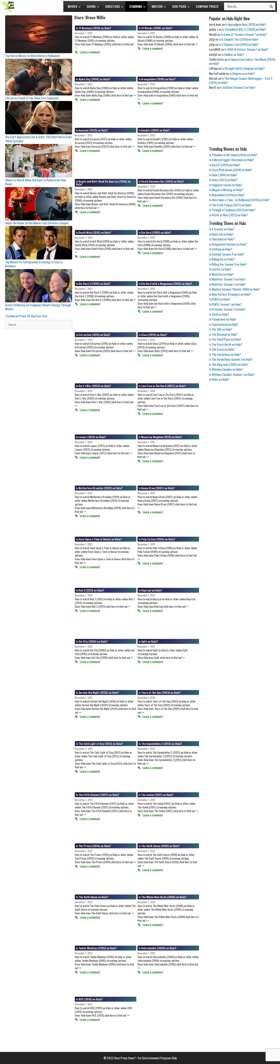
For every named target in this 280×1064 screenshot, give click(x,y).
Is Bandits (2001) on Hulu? (154, 130)
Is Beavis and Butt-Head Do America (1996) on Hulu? (103, 182)
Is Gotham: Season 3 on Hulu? (238, 87)
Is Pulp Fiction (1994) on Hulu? (157, 539)
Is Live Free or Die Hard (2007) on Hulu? (162, 386)
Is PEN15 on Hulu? (219, 299)
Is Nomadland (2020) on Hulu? (227, 195)
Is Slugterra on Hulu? (242, 73)
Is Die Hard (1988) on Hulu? (155, 232)
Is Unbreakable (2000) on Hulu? (157, 948)
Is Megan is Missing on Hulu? (226, 189)
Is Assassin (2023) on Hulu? (92, 130)
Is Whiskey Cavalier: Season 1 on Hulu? (232, 374)
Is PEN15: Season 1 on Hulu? (225, 304)
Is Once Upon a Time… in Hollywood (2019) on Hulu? (239, 200)
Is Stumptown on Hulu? (223, 319)
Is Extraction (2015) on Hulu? (93, 334)
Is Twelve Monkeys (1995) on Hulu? (96, 948)
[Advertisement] (242, 118)
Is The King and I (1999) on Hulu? (228, 364)
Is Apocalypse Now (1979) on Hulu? (245, 24)
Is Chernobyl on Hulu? (221, 239)
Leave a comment (90, 52)
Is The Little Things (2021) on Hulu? (230, 205)
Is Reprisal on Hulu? (150, 590)
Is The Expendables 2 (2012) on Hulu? (160, 743)
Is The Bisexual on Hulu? (223, 334)
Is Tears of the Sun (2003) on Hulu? (160, 692)
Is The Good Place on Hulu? (225, 339)
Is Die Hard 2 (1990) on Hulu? (93, 283)
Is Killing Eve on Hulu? (222, 259)
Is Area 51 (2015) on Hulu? (224, 165)
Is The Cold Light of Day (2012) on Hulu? (99, 743)
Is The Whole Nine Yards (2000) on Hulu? (162, 897)
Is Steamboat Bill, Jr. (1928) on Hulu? (244, 29)
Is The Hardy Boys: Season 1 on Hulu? (231, 359)
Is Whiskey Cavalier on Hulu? (226, 369)
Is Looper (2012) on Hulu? (91, 437)
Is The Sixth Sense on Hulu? (92, 897)
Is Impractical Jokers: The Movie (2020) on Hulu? (242, 61)
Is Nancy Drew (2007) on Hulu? (157, 488)
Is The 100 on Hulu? (220, 329)
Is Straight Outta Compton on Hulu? (243, 68)
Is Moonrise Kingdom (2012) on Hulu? (160, 437)
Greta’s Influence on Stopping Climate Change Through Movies (38, 307)
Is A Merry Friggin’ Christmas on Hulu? (231, 159)
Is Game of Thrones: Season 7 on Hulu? (244, 34)
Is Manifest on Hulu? (221, 274)
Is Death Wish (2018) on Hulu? (93, 232)
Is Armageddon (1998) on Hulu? (157, 79)
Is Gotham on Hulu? (220, 249)
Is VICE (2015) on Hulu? (89, 999)
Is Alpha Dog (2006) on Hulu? (93, 79)
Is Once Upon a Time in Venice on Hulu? (99, 539)
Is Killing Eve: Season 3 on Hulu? (228, 264)
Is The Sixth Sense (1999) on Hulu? (159, 846)
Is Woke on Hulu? (219, 379)
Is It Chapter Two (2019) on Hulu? (239, 39)
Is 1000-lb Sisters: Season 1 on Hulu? (246, 49)
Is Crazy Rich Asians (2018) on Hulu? (230, 169)
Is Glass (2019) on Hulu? (153, 334)
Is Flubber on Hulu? (233, 54)
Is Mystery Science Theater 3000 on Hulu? (234, 289)
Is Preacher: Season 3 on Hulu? (227, 309)
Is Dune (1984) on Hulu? (223, 175)
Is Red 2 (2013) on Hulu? (90, 590)
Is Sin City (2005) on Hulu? (91, 641)
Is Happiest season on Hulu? (225, 185)
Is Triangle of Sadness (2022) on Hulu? (232, 210)
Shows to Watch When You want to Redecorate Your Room (35, 182)
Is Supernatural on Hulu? (223, 324)
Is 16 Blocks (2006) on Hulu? (155, 28)
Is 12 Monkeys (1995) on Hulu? (93, 28)
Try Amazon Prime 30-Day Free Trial (26, 316)
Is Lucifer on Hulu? (220, 269)
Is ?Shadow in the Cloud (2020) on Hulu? (233, 155)
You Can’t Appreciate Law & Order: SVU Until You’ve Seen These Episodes (38, 139)
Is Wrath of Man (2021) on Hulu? (228, 215)
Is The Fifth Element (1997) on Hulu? (97, 794)
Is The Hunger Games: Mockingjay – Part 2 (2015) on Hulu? (240, 80)
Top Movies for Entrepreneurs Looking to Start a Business (34, 264)
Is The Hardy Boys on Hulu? (225, 354)
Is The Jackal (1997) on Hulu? (156, 794)
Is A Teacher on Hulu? (221, 229)
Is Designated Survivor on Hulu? (228, 244)
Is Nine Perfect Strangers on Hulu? (230, 294)
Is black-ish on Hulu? (221, 234)
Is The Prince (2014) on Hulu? (93, 846)
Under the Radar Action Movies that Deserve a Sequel (36, 223)
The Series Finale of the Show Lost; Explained (31, 98)
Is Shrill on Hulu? (219, 314)
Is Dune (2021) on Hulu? (223, 179)
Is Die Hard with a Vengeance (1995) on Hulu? (165, 283)
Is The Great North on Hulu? (225, 344)
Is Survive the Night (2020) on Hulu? (97, 692)
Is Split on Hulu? (148, 641)
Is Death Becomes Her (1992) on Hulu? (161, 181)
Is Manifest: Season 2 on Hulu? (227, 279)
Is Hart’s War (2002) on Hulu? (93, 386)
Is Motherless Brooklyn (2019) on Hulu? (99, 488)
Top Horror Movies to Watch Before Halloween (32, 55)
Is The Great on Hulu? (222, 349)
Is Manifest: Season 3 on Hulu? (227, 284)
